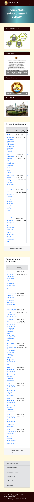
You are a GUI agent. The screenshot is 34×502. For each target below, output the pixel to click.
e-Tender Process (12, 481)
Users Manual (11, 476)
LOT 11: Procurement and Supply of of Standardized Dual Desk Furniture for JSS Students (11, 389)
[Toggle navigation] (27, 3)
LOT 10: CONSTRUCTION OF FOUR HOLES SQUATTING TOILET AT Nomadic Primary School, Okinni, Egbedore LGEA (11, 437)
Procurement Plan (12, 467)
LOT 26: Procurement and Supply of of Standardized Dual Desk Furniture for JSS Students (11, 405)
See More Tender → (17, 248)
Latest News (10, 53)
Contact (23, 499)
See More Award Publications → (17, 452)
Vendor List (10, 485)
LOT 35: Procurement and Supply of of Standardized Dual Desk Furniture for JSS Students (11, 420)
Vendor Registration (12, 463)
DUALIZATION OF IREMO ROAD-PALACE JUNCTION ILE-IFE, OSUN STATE (10, 181)
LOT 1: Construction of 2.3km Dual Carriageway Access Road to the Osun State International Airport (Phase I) (10, 163)
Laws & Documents (12, 472)
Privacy (10, 499)
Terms (17, 499)
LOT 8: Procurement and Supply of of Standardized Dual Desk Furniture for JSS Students (11, 374)
